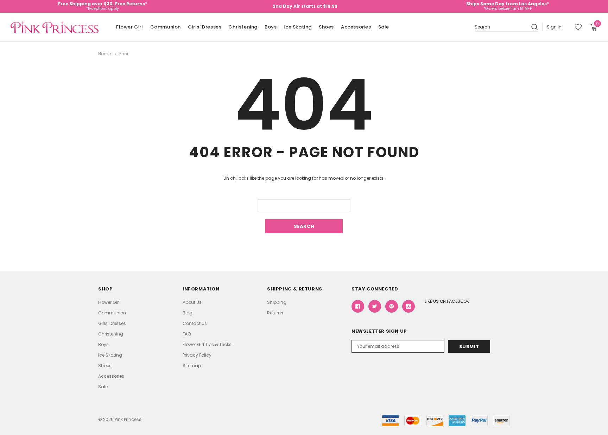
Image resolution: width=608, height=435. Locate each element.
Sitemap (192, 366)
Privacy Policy (197, 355)
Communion (165, 27)
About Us (192, 302)
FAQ (187, 334)
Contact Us (195, 323)
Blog (187, 313)
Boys (271, 27)
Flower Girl (129, 27)
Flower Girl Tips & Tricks (207, 344)
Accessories (356, 27)
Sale (383, 27)
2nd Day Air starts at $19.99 (305, 6)
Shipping (276, 302)
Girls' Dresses (204, 27)
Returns (275, 313)
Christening (243, 27)
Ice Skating (298, 27)
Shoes (326, 27)
